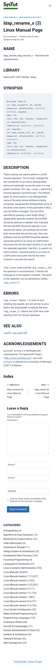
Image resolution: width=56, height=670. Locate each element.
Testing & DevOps (12, 638)
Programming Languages (16, 617)
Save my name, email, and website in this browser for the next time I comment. (28, 500)
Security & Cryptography (15, 626)
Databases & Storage (14, 547)
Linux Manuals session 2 (16, 580)
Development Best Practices (17, 555)
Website (12, 491)
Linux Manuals (10, 17)
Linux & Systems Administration (19, 568)
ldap (5, 333)
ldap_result (9, 282)
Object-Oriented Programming (18, 613)
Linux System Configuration (17, 609)
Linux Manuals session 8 (16, 601)
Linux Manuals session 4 (16, 588)
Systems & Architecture (15, 634)
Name (12, 464)
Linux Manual (11, 36)
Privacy (38, 661)
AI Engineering (10, 530)
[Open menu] (50, 5)
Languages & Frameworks (16, 564)
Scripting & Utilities (13, 622)
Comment (12, 420)
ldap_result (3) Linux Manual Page (42, 391)
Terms (30, 661)
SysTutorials (20, 661)
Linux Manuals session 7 (16, 597)
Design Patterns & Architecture (18, 551)
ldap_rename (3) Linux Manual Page (15, 391)
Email (11, 477)
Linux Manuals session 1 (16, 576)
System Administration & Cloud (19, 630)
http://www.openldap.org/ (18, 358)
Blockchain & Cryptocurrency (17, 539)
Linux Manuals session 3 (30, 17)
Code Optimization (12, 543)
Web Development (12, 642)
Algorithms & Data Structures (18, 534)
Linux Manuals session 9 (16, 605)
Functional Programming (16, 559)
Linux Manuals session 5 (16, 593)
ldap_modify (18, 333)
